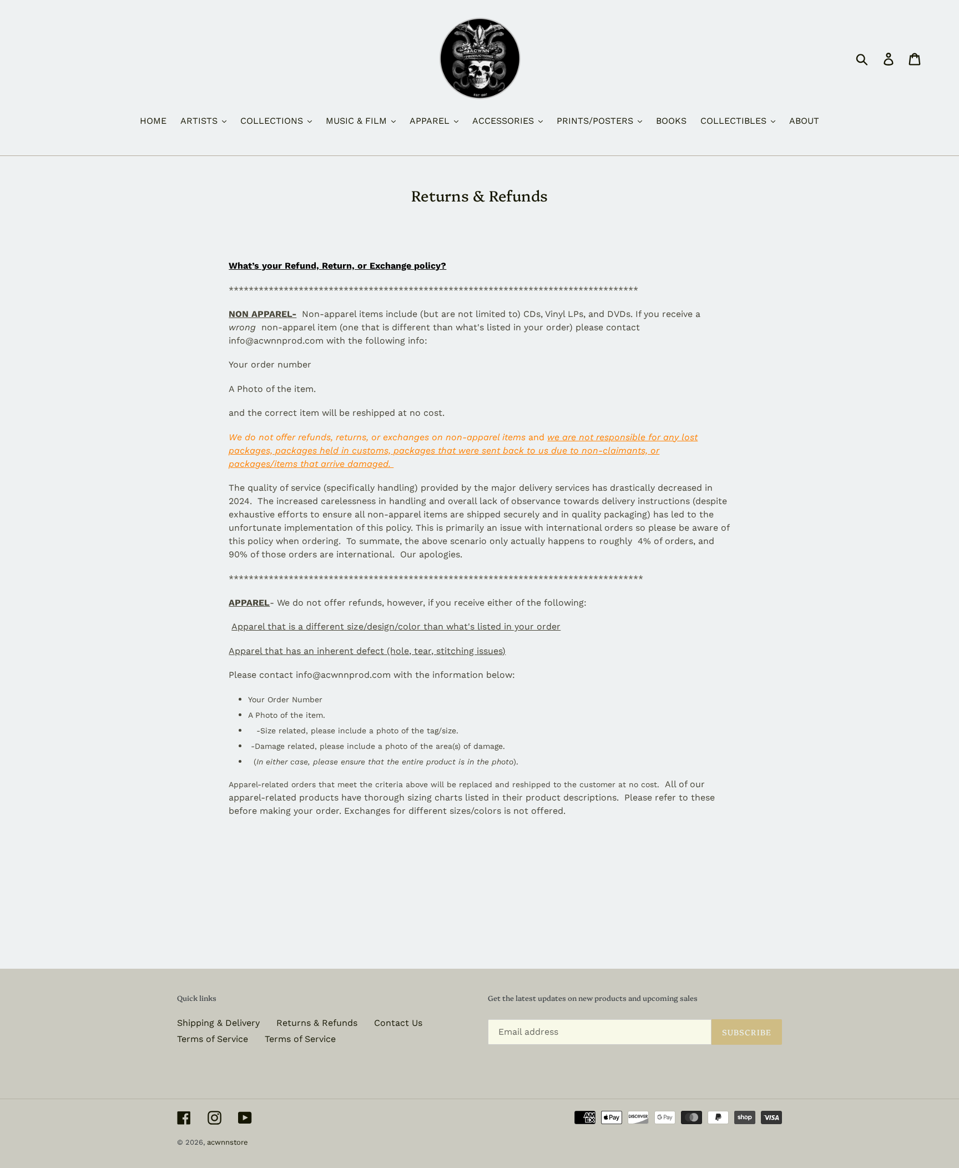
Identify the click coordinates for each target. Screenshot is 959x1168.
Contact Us (398, 1023)
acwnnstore (227, 1142)
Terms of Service (212, 1039)
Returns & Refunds (316, 1023)
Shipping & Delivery (218, 1023)
